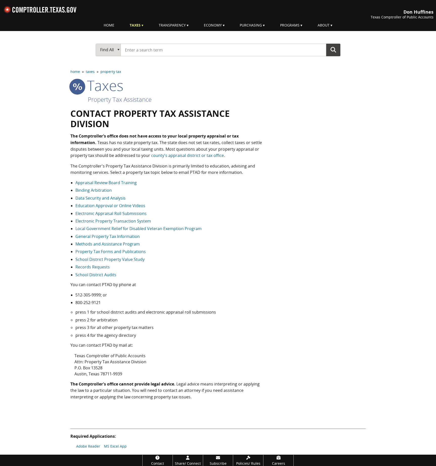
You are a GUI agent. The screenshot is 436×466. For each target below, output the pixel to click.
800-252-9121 (88, 302)
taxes (90, 71)
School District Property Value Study (110, 259)
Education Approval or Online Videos (110, 205)
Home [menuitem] (109, 25)
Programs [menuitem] (289, 25)
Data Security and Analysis (100, 198)
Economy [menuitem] (213, 25)
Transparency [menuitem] (172, 25)
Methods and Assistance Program (107, 244)
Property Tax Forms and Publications (110, 251)
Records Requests (92, 267)
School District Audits (95, 275)
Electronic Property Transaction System (113, 221)
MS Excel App (115, 446)
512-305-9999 (88, 295)
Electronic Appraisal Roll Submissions (111, 213)
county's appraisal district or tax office (187, 155)
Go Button (333, 50)
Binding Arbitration (93, 190)
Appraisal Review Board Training (106, 182)
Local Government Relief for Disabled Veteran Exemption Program (138, 228)
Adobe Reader (88, 446)
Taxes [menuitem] (135, 25)
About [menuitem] (324, 25)
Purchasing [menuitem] (251, 25)
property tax (110, 71)
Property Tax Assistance (120, 99)
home (75, 71)
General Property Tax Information (107, 236)
